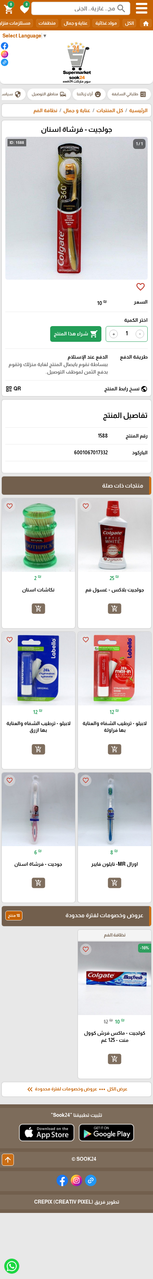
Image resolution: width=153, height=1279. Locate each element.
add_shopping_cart (114, 608)
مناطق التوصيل (49, 94)
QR (13, 389)
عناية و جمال (76, 23)
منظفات (47, 23)
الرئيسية (138, 110)
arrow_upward (8, 1159)
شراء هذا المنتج (76, 334)
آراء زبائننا (89, 94)
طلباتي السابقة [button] (129, 94)
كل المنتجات (109, 110)
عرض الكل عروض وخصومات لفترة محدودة (76, 1089)
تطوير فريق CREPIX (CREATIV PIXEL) (76, 1202)
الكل (129, 23)
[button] (23, 9)
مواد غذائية (106, 23)
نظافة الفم (45, 110)
